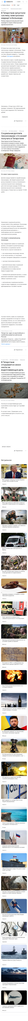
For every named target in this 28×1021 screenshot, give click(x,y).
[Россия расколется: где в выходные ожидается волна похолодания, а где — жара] (14, 749)
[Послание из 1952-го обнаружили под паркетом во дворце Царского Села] (14, 658)
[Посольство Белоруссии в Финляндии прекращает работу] (14, 909)
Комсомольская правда (16, 8)
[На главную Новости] (9, 1)
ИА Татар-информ (13, 130)
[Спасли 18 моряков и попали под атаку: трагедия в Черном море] (14, 978)
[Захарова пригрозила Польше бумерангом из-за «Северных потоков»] (14, 841)
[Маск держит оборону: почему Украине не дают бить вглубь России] (14, 475)
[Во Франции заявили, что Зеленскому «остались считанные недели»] (14, 726)
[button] (14, 35)
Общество (3, 10)
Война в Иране (6, 5)
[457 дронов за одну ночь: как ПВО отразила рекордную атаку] (14, 772)
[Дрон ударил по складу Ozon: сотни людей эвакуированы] (14, 795)
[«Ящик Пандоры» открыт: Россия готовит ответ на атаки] (14, 864)
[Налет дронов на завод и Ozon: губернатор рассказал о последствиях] (14, 612)
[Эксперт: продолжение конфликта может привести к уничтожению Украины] (14, 887)
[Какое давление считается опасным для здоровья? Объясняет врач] (14, 932)
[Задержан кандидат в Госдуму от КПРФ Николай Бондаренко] (14, 589)
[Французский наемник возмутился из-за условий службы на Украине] (14, 635)
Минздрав (10, 56)
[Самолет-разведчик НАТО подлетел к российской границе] (14, 1001)
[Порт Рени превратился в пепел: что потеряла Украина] (14, 681)
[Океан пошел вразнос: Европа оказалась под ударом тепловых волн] (14, 818)
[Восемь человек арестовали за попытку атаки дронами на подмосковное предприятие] (14, 566)
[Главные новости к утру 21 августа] (14, 955)
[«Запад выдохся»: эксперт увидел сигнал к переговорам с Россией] (14, 703)
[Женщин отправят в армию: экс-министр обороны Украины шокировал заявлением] (14, 520)
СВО (14, 5)
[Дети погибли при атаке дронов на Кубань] (14, 543)
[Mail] (5, 1)
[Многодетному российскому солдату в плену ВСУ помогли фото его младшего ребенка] (14, 498)
